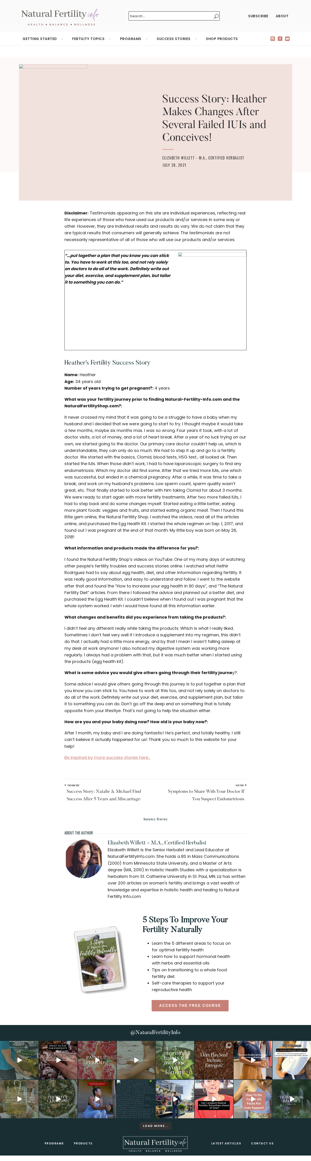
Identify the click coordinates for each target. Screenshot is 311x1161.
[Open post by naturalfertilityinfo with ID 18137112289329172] (175, 1099)
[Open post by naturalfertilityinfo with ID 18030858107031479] (214, 1060)
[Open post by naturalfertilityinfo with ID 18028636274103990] (214, 1099)
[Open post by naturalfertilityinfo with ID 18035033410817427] (136, 1060)
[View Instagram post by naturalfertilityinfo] (34, 1075)
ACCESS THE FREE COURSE (190, 1005)
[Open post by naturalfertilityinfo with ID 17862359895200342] (292, 1060)
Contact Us (262, 1143)
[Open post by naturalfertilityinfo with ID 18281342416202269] (253, 1099)
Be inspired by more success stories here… (107, 757)
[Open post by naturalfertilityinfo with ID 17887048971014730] (97, 1099)
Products (83, 1143)
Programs (54, 1143)
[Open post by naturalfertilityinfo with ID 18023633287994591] (253, 1060)
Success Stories (155, 818)
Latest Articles (226, 1143)
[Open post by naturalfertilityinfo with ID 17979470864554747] (175, 1060)
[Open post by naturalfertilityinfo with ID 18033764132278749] (58, 1099)
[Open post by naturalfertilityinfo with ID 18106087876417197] (58, 1060)
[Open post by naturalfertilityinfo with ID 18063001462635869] (19, 1060)
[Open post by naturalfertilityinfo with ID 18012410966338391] (19, 1099)
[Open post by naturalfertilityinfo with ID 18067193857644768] (292, 1099)
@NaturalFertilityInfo (155, 1032)
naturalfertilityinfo (19, 1045)
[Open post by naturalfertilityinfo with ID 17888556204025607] (136, 1099)
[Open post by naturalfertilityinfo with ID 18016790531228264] (97, 1060)
